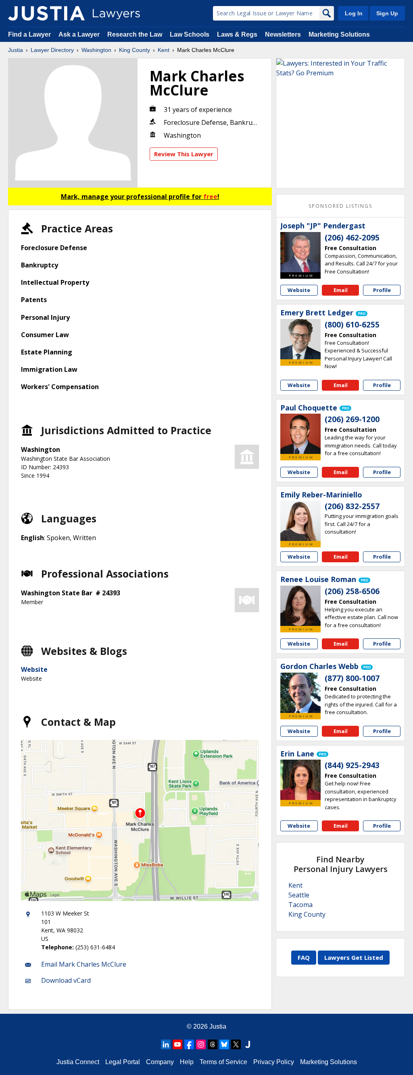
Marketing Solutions (339, 34)
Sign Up (387, 13)
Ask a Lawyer (79, 34)
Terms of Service (223, 1061)
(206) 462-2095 (352, 237)
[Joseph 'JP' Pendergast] (300, 252)
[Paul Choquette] (300, 434)
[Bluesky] (224, 1044)
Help (187, 1061)
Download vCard (66, 980)
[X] (236, 1044)
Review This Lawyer (183, 154)
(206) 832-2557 (352, 506)
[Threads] (212, 1044)
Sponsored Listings (340, 206)
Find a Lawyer (29, 34)
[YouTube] (177, 1044)
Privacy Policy (273, 1061)
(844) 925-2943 (352, 765)
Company (160, 1061)
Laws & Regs (237, 34)
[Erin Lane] (300, 780)
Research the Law (134, 34)
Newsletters (283, 34)
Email (341, 290)
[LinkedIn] (166, 1044)
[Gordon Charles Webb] (300, 693)
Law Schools (189, 34)
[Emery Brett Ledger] (300, 339)
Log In (354, 13)
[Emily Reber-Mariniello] (300, 521)
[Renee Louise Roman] (300, 606)
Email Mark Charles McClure (83, 964)
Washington (96, 50)
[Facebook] (189, 1044)
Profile (382, 290)
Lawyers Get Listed (353, 957)
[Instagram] (201, 1044)
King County (134, 50)
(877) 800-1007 (352, 678)
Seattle (298, 895)
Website (34, 669)
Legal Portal (122, 1061)
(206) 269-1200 (352, 419)
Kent (163, 50)
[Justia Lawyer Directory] (46, 13)
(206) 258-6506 (352, 591)
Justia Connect (77, 1061)
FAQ (304, 957)
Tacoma (300, 904)
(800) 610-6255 (352, 324)
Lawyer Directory (52, 50)
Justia (15, 50)
